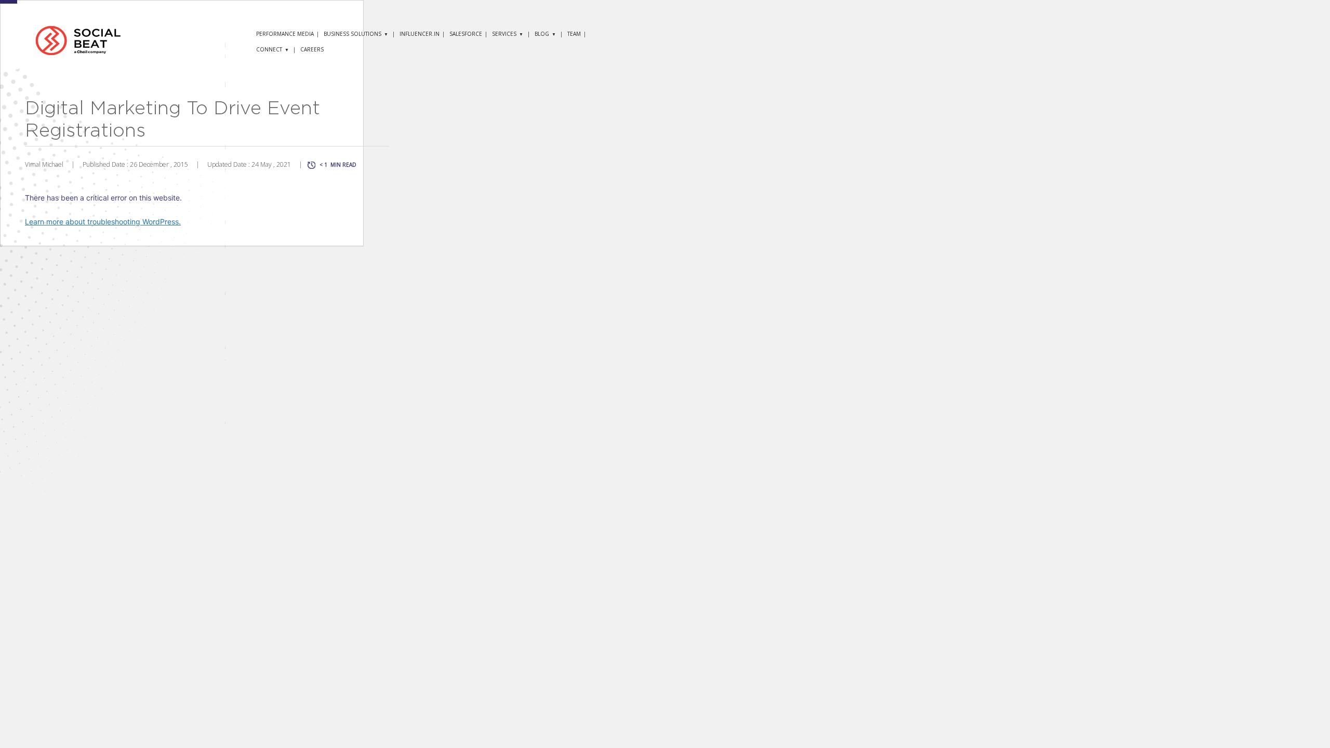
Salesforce (465, 33)
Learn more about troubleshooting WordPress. (103, 221)
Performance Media (285, 33)
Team (574, 33)
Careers (312, 49)
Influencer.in (420, 33)
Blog (542, 33)
